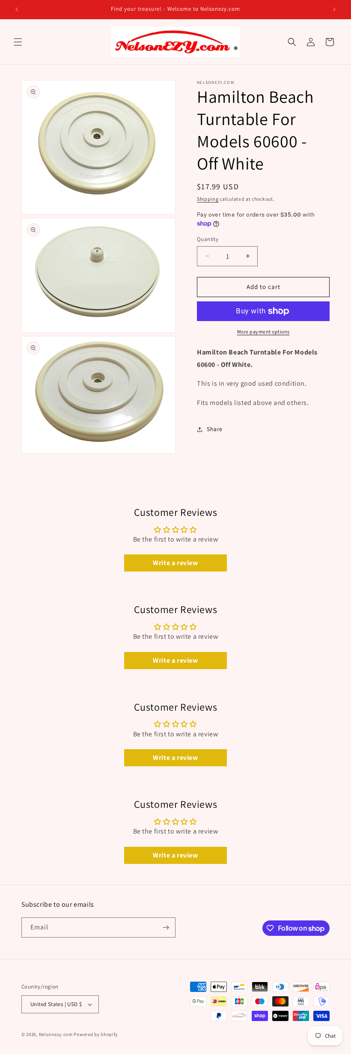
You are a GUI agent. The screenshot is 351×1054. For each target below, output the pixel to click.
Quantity (207, 239)
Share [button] (215, 429)
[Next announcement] (334, 9)
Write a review (175, 562)
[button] (18, 42)
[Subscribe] (165, 927)
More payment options (263, 331)
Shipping (208, 199)
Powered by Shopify (96, 1034)
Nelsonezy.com (56, 1034)
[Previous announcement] (16, 9)
